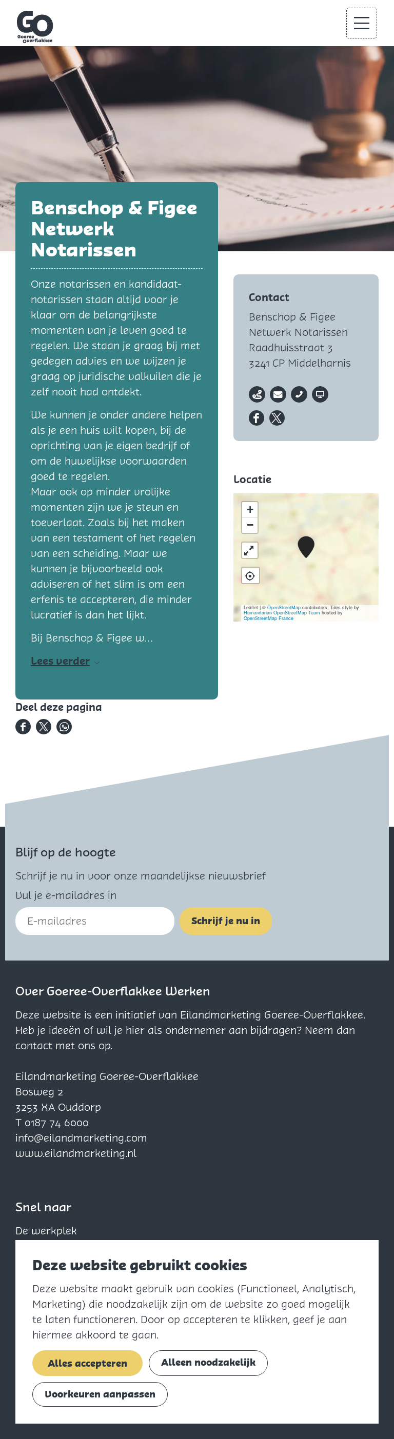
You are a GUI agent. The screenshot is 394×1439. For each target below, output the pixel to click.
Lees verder (60, 661)
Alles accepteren (87, 1363)
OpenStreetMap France (268, 618)
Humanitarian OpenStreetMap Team (282, 612)
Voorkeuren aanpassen (100, 1394)
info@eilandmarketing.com (81, 1138)
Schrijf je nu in (225, 920)
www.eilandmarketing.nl (75, 1153)
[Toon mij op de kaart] (250, 575)
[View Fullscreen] (250, 550)
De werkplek (46, 1230)
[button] (306, 547)
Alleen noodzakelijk (208, 1362)
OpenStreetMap (284, 607)
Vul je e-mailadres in (65, 895)
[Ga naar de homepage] (35, 27)
